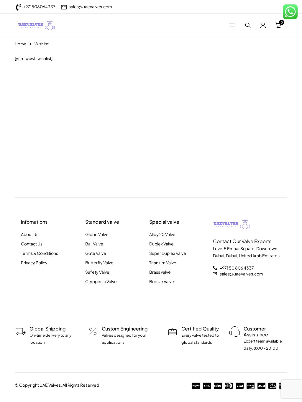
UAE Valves (50, 385)
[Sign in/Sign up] (263, 25)
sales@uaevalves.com (90, 6)
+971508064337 (39, 6)
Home (20, 43)
